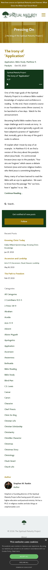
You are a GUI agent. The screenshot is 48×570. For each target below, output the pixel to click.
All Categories (10, 294)
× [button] (46, 540)
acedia (7, 317)
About (24, 537)
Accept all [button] (24, 556)
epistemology (20, 245)
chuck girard (9, 461)
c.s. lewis (8, 386)
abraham (8, 311)
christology (9, 455)
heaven (29, 263)
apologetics (9, 340)
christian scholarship (13, 426)
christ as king (10, 415)
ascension (16, 263)
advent (7, 329)
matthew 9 (31, 62)
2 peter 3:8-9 (10, 306)
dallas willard (9, 245)
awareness (9, 357)
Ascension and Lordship (15, 258)
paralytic (8, 65)
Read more (16, 551)
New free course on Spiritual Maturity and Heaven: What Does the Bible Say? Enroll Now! (24, 4)
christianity (9, 432)
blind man (8, 380)
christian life (10, 421)
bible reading (10, 369)
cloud (23, 263)
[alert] (24, 554)
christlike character (12, 438)
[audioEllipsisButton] (41, 84)
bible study (20, 62)
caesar (7, 392)
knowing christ (32, 245)
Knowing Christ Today (14, 240)
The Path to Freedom (14, 273)
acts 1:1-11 (7, 263)
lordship (36, 263)
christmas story (11, 449)
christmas (8, 444)
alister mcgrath (11, 334)
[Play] (7, 84)
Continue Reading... (13, 193)
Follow (24, 221)
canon (7, 398)
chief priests (10, 409)
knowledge (8, 248)
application (9, 62)
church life (9, 467)
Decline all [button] (23, 562)
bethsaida (8, 363)
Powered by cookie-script (24, 567)
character (8, 403)
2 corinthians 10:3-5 (13, 300)
